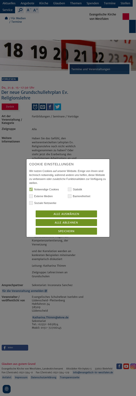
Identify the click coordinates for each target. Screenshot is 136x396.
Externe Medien (43, 196)
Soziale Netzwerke (45, 203)
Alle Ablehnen (66, 222)
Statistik (77, 189)
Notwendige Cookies (46, 189)
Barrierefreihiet (81, 196)
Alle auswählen (66, 214)
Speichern (66, 231)
